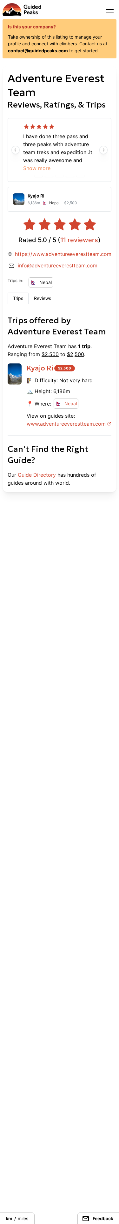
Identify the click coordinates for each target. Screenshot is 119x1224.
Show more (36, 168)
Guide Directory (37, 475)
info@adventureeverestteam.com (57, 265)
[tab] (18, 298)
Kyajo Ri (40, 368)
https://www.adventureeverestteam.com (63, 254)
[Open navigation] (109, 9)
